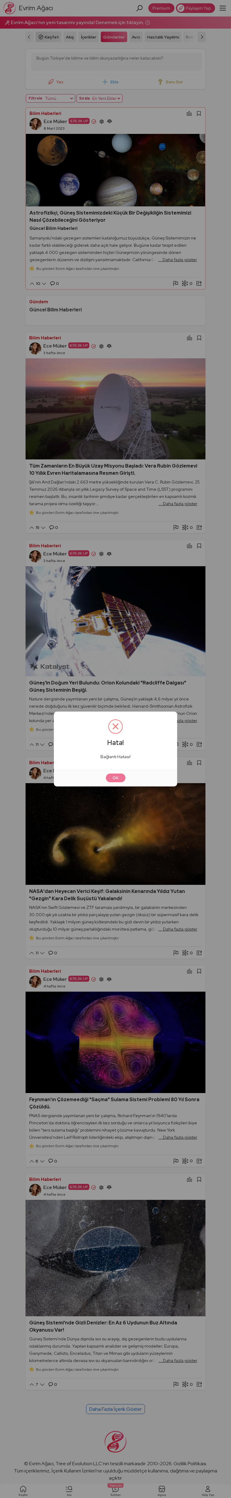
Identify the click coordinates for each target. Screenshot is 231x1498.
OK (115, 777)
